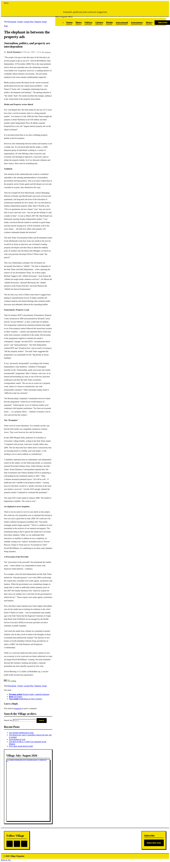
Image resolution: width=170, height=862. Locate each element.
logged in (18, 708)
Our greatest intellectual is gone (21, 733)
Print (6, 26)
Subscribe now (154, 842)
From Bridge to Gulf (17, 739)
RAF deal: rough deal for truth (21, 746)
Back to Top (6, 860)
